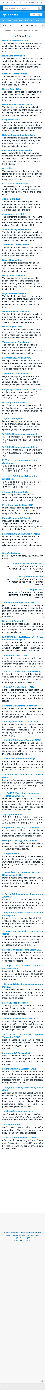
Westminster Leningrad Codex (28, 563)
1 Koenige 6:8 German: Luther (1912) (20, 721)
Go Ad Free (4, 1385)
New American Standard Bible (17, 104)
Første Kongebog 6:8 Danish (16, 518)
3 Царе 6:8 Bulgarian (12, 418)
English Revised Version (14, 293)
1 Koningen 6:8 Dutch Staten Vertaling (21, 534)
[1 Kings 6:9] (42, 622)
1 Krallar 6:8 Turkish (12, 1124)
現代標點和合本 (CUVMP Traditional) (19, 434)
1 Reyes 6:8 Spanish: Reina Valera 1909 (21, 950)
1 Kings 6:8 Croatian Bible (15, 492)
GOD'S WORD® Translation (15, 183)
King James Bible (11, 120)
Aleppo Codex (36, 589)
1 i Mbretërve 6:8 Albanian (15, 374)
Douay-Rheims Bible (12, 260)
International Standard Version (17, 150)
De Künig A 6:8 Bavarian (14, 402)
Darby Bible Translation (14, 275)
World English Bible (12, 327)
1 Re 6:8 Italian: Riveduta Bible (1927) (20, 759)
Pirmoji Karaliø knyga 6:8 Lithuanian (20, 840)
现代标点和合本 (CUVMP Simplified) (19, 447)
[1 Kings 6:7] (3, 622)
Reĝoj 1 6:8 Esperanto (13, 621)
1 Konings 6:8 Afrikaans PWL (16, 358)
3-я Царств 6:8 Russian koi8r (16, 1053)
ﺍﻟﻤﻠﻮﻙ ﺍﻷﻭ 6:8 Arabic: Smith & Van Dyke (21, 389)
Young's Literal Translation (15, 342)
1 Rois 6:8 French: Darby (14, 655)
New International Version (15, 40)
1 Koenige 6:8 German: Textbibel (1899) (21, 740)
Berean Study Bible (11, 89)
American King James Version (17, 229)
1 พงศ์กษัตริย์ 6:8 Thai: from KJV (17, 1111)
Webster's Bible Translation (15, 311)
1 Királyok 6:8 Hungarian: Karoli (18, 602)
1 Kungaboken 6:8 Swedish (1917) (19, 1069)
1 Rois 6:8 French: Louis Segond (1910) (21, 671)
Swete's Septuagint (11, 553)
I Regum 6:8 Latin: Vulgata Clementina (21, 827)
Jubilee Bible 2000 (11, 199)
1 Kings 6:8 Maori (11, 854)
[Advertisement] (22, 1198)
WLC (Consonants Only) (31, 576)
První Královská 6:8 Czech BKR (17, 505)
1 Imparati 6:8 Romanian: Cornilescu (20, 1018)
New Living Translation (13, 56)
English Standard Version (14, 74)
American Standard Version (15, 245)
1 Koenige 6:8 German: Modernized (19, 706)
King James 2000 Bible (13, 214)
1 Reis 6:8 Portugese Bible (15, 1003)
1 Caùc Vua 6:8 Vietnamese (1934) (19, 1137)
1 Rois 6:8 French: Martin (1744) (18, 687)
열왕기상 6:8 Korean (12, 814)
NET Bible (7, 168)
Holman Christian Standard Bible (18, 135)
